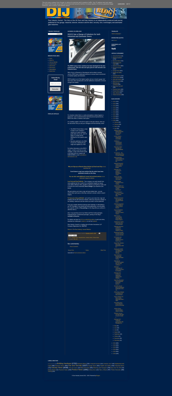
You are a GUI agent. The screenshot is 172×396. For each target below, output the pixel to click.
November (117, 338)
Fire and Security (117, 67)
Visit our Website (53, 62)
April (115, 128)
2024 (114, 349)
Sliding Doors (92, 369)
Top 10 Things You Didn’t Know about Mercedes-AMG (119, 298)
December (117, 340)
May (115, 325)
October (116, 336)
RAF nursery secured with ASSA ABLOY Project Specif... (118, 217)
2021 (114, 343)
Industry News (89, 237)
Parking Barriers (52, 369)
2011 (114, 101)
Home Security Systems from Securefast (118, 178)
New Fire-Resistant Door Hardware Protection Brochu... (119, 282)
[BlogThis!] (71, 235)
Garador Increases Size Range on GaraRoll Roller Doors (118, 199)
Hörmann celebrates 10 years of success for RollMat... (119, 268)
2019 (114, 118)
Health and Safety (117, 72)
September (117, 334)
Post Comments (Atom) (79, 252)
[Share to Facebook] (74, 235)
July (115, 330)
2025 (114, 351)
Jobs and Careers (117, 79)
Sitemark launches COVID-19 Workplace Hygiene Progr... (118, 228)
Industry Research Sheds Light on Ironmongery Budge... (118, 165)
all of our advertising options (87, 219)
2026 (114, 353)
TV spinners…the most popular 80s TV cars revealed (119, 154)
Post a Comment (74, 246)
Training (50, 371)
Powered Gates (116, 89)
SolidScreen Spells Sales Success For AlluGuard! (119, 223)
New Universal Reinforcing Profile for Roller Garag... (118, 256)
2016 (114, 112)
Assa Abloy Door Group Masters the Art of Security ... (119, 304)
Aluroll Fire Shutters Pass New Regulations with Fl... (119, 245)
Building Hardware (117, 57)
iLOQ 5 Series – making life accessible (118, 137)
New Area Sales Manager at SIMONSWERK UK (118, 148)
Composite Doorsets (95, 363)
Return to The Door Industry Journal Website (79, 229)
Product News (96, 237)
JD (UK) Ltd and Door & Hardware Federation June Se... (119, 288)
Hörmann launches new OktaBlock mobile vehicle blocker (119, 205)
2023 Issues (52, 65)
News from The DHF (118, 86)
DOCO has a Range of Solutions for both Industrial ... (119, 293)
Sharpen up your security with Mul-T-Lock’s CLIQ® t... (119, 315)
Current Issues (52, 64)
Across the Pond (117, 56)
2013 (114, 105)
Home (87, 250)
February (116, 124)
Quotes (115, 40)
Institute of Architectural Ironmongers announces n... (118, 142)
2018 (114, 116)
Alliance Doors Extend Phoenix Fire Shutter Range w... (118, 132)
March (116, 126)
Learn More (121, 4)
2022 (114, 345)
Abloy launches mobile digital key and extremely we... (119, 159)
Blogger (98, 375)
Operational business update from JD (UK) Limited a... (119, 262)
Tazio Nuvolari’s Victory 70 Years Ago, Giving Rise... (118, 194)
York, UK (75, 239)
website (95, 221)
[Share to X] (72, 235)
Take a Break (116, 93)
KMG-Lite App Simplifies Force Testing (118, 183)
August (116, 332)
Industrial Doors (82, 237)
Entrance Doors (116, 65)
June (115, 327)
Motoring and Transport (116, 83)
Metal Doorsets (116, 81)
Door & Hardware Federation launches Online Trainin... (119, 211)
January (116, 122)
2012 (114, 103)
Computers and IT (107, 363)
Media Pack (52, 71)
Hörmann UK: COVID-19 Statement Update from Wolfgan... (118, 275)
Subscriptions (52, 69)
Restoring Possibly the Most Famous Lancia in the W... (119, 234)
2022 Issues (52, 67)
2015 (114, 110)
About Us (51, 60)
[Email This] (69, 235)
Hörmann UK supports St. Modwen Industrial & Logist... (117, 172)
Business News (116, 61)
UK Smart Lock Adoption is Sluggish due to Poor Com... (118, 239)
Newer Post (71, 250)
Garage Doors (75, 237)
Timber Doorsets (117, 94)
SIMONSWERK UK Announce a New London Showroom (119, 188)
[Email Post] (99, 233)
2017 (114, 114)
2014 (114, 108)
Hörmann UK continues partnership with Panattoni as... (118, 321)
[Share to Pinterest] (76, 235)
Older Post (103, 250)
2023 (114, 347)
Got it (128, 4)
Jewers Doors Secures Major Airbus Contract (118, 310)
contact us (84, 221)
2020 (114, 120)
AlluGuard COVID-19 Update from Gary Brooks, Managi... (118, 251)
